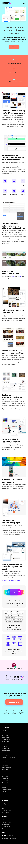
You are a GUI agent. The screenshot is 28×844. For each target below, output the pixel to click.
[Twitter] (2, 835)
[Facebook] (5, 835)
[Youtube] (7, 835)
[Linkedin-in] (12, 835)
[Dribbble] (9, 835)
